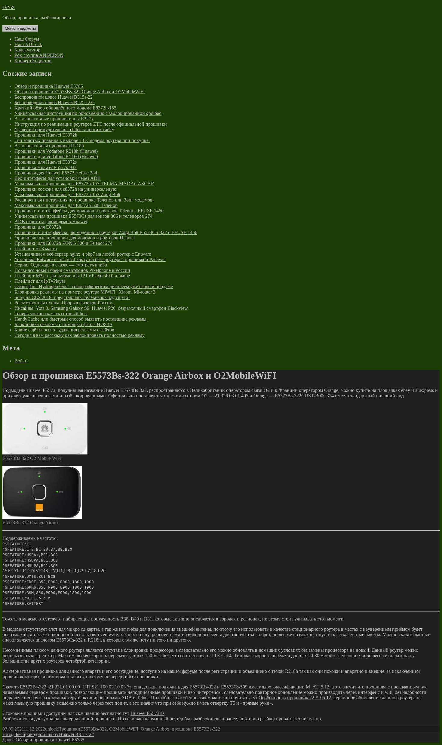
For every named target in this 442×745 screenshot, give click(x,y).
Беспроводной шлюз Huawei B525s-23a (54, 102)
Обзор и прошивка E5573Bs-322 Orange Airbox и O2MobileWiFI (79, 91)
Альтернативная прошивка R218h (49, 145)
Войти (21, 360)
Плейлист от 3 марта (35, 248)
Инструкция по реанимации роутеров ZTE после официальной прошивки (90, 124)
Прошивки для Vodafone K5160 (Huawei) (56, 156)
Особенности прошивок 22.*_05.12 (295, 697)
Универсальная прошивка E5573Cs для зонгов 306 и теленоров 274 (83, 216)
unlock (51, 728)
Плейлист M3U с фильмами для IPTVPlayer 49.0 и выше (72, 275)
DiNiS (8, 7)
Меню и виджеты (20, 28)
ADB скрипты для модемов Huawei (50, 221)
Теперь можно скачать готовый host (50, 313)
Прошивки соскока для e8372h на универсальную (65, 189)
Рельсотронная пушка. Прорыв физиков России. (64, 302)
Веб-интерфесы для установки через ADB (57, 178)
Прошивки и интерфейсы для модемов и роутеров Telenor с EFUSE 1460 (89, 210)
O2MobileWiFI (123, 728)
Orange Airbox (155, 728)
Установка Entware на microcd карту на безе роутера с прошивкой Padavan (90, 259)
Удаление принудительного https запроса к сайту (64, 129)
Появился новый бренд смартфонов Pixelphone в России (72, 270)
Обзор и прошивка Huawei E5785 (48, 86)
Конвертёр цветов (32, 60)
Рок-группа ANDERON (38, 55)
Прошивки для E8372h (37, 226)
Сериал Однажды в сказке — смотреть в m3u (60, 264)
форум (188, 671)
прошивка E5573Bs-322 (196, 728)
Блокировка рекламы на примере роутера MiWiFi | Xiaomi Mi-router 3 (84, 291)
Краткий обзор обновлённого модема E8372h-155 (65, 107)
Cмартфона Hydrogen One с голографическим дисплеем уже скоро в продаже (93, 286)
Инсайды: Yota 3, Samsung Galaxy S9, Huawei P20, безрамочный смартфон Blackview (101, 308)
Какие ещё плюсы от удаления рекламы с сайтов (64, 329)
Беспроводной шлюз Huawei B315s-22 (53, 97)
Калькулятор (27, 49)
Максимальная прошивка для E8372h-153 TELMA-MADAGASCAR (84, 183)
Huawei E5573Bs (147, 713)
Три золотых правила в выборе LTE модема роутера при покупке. (82, 140)
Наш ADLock (28, 44)
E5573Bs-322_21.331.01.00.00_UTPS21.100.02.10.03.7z (75, 686)
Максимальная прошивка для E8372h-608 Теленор (66, 205)
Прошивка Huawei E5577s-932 (45, 167)
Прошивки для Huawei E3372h (45, 134)
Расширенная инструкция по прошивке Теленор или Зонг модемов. (84, 199)
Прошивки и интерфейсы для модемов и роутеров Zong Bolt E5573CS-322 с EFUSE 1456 (105, 232)
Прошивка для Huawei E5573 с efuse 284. (56, 172)
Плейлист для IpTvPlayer (39, 281)
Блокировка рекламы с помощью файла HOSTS (63, 324)
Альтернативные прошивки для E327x (54, 118)
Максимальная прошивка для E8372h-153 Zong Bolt (67, 194)
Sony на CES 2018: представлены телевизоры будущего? (72, 297)
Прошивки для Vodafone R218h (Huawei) (56, 151)
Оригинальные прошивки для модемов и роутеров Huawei (74, 237)
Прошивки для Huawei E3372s (45, 162)
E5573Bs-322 (93, 728)
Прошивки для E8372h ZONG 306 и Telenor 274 (63, 243)
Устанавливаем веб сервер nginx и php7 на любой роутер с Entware (82, 254)
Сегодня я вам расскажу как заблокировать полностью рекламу (79, 335)
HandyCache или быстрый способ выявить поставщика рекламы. (81, 319)
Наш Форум (26, 39)
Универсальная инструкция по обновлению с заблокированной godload (87, 113)
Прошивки (69, 728)
